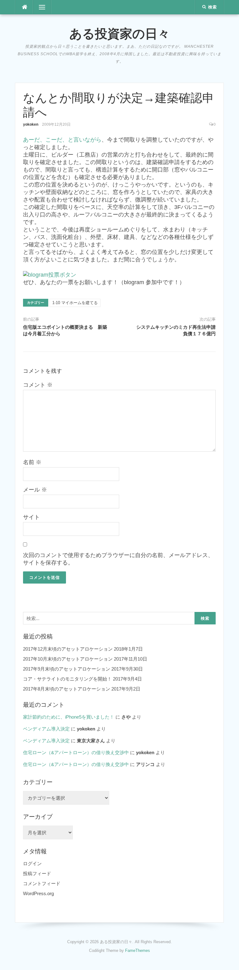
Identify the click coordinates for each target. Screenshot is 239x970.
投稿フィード (37, 873)
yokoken (30, 124)
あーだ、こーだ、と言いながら (62, 140)
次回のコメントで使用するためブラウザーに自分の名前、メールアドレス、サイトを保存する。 (118, 559)
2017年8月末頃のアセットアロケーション (66, 688)
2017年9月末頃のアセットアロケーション (66, 669)
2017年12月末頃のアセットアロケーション (68, 649)
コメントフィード (41, 883)
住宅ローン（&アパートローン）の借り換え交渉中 (76, 752)
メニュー (42, 7)
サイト (31, 517)
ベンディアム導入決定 (46, 728)
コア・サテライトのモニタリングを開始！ (67, 678)
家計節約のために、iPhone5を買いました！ (68, 717)
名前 (32, 462)
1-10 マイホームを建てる (75, 302)
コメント (38, 385)
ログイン (32, 863)
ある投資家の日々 (119, 33)
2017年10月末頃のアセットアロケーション (68, 659)
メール (35, 490)
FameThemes (137, 950)
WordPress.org (38, 893)
